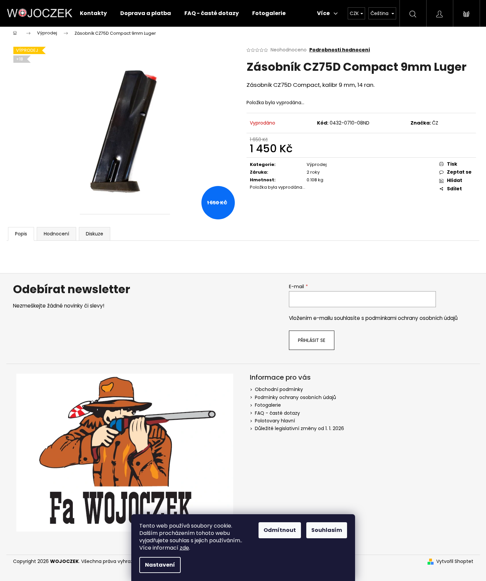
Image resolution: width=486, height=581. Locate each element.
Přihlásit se (311, 340)
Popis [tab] (21, 233)
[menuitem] (93, 13)
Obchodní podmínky (279, 389)
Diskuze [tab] (94, 233)
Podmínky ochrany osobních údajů (295, 397)
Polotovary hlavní (275, 420)
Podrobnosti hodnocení (339, 50)
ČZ (435, 123)
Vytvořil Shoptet (454, 561)
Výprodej (317, 164)
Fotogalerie (268, 405)
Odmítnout (280, 530)
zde (184, 548)
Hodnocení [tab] (56, 233)
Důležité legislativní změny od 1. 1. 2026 (299, 428)
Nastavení (160, 565)
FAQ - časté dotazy (277, 413)
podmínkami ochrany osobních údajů (411, 318)
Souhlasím (326, 530)
